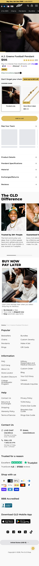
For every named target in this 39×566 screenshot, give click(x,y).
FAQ (3, 361)
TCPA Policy (26, 402)
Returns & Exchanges (6, 403)
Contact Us (6, 398)
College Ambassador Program (6, 382)
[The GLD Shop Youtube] (19, 532)
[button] (28, 6)
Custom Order (27, 369)
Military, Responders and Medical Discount (28, 363)
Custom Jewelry (28, 340)
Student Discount (9, 377)
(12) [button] (36, 60)
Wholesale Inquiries (29, 384)
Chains (4, 340)
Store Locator (7, 373)
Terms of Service (8, 415)
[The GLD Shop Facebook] (14, 532)
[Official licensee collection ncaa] (4, 6)
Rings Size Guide (28, 415)
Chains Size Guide (28, 406)
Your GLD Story (27, 376)
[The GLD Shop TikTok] (31, 532)
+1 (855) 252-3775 (9, 442)
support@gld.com (29, 432)
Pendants (5, 343)
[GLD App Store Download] (7, 521)
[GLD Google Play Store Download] (23, 521)
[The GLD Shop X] (25, 532)
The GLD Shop (26, 552)
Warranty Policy (8, 411)
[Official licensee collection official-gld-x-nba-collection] (12, 6)
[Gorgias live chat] (33, 548)
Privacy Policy (26, 398)
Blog (23, 372)
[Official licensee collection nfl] (1, 6)
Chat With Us (8, 432)
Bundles (24, 336)
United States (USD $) (18, 542)
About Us (5, 369)
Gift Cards (25, 347)
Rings (3, 347)
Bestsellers (6, 336)
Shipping (5, 407)
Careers (24, 380)
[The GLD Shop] (19, 6)
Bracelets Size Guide (26, 410)
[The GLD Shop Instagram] (8, 532)
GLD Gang (5, 365)
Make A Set (25, 343)
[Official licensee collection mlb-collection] (7, 6)
